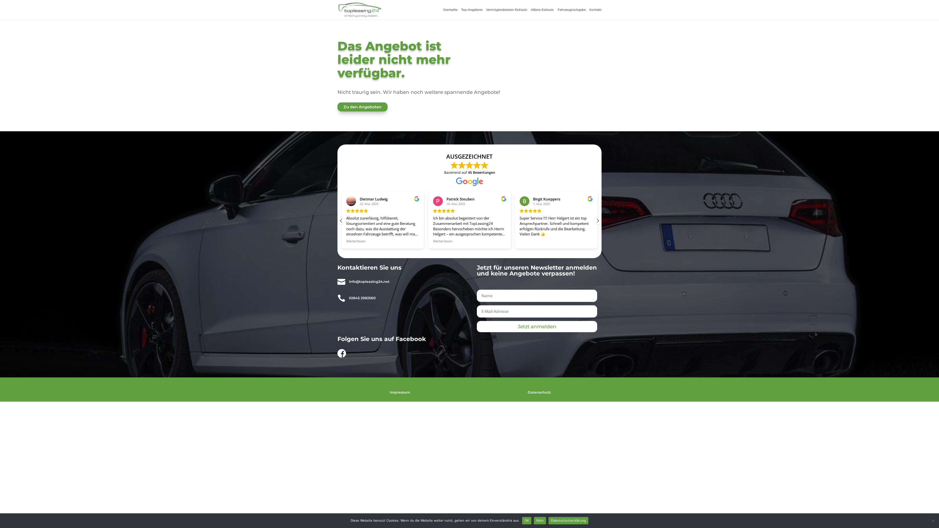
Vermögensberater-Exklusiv (506, 9)
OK (527, 520)
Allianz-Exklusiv (542, 9)
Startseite (450, 9)
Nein (540, 520)
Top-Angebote (471, 9)
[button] (597, 220)
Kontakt (595, 9)
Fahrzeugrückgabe (572, 9)
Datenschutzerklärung (568, 520)
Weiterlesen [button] (356, 241)
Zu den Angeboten (362, 107)
